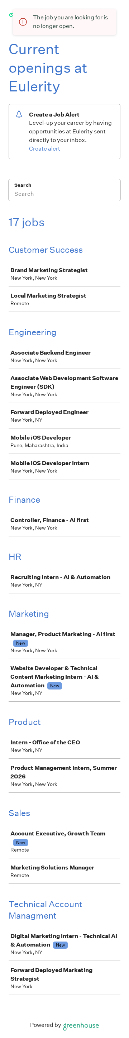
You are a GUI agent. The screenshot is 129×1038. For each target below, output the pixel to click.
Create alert (44, 148)
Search (22, 185)
